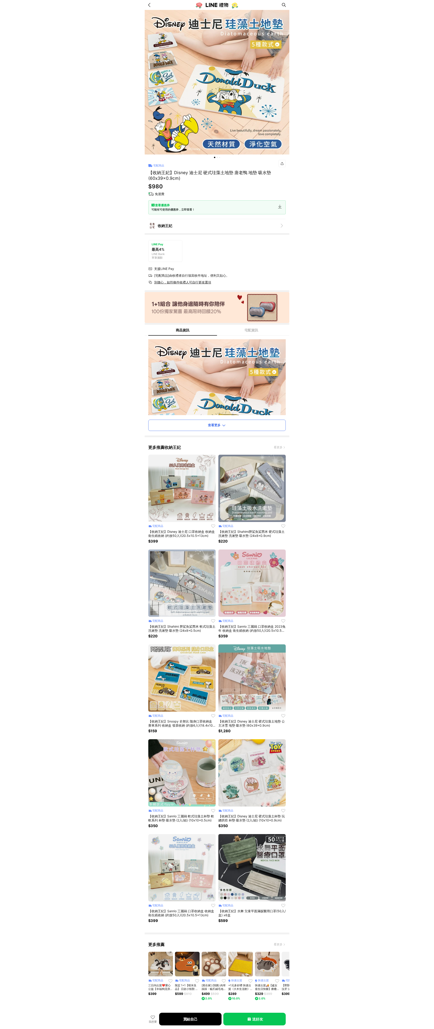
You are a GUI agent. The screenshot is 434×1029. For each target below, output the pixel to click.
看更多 (278, 447)
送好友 (257, 1019)
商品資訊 (182, 330)
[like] (213, 526)
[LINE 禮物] (217, 5)
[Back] (150, 4)
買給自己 (190, 1019)
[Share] (282, 163)
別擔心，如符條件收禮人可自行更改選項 (182, 282)
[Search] (283, 4)
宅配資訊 (251, 330)
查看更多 (214, 425)
